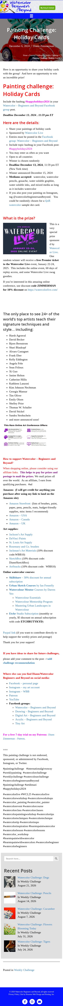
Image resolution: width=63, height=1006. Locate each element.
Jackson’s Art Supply (21, 534)
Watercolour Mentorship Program (34, 601)
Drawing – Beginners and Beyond (34, 711)
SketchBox (15, 558)
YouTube (14, 699)
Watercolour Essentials (28, 597)
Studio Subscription (24, 613)
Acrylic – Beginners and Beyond (33, 719)
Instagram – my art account (24, 687)
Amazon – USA (18, 515)
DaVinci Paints (17, 538)
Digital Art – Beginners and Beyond (35, 715)
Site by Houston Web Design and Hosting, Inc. (37, 994)
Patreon (13, 695)
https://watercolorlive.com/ (43, 289)
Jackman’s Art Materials (22, 550)
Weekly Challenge (52, 55)
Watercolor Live (34, 132)
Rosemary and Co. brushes (24, 546)
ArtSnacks (15, 566)
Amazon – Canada (19, 519)
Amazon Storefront (19, 503)
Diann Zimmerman (43, 46)
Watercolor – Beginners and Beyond (35, 707)
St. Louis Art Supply (20, 542)
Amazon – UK (17, 523)
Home (25, 55)
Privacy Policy (14, 994)
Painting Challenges (36, 55)
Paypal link (9, 632)
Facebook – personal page (23, 683)
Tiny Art (20, 723)
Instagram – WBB (19, 691)
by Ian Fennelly (31, 585)
